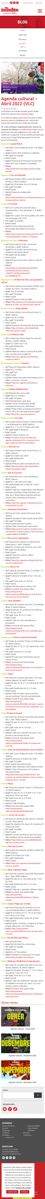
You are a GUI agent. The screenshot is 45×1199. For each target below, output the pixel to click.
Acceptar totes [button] (12, 1192)
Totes (22, 30)
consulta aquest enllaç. (28, 129)
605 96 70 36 (16, 1154)
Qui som (5, 1128)
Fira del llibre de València (18, 938)
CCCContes (13, 204)
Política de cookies (23, 1188)
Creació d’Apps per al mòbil (19, 904)
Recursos (22, 39)
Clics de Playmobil (18, 175)
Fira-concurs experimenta (18, 538)
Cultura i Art (14, 567)
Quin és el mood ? (15, 473)
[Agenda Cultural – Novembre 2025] (22, 1070)
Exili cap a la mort (15, 846)
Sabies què (22, 35)
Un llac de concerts (17, 815)
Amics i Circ (10, 1137)
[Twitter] (42, 67)
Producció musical (14, 713)
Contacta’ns (27, 1135)
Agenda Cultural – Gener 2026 (22, 1029)
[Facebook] (14, 3)
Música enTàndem (34, 1126)
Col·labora (5, 1133)
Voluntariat (6, 1130)
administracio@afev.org (10, 1152)
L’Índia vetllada (21, 308)
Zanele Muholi (16, 144)
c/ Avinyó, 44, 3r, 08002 (10, 1149)
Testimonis (22, 51)
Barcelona (22, 43)
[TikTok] (11, 3)
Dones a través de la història (25, 637)
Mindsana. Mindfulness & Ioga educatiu (24, 961)
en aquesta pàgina (26, 114)
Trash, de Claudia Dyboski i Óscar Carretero (25, 750)
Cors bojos (18, 418)
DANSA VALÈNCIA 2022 (18, 389)
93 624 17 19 (6, 1154)
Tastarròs (25, 363)
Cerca (5, 1090)
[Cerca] (38, 1095)
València (22, 47)
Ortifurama (23, 240)
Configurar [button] (24, 1192)
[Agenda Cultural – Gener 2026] (22, 1016)
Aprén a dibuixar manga (17, 870)
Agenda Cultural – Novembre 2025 (22, 1082)
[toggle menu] (40, 10)
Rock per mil (14, 447)
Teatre (10, 674)
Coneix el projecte (8, 1126)
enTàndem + (6, 1135)
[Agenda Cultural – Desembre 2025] (22, 1043)
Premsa (22, 55)
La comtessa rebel (16, 334)
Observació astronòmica (18, 509)
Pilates (10, 784)
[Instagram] (17, 3)
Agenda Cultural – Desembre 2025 (22, 1056)
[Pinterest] (42, 71)
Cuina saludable (14, 601)
